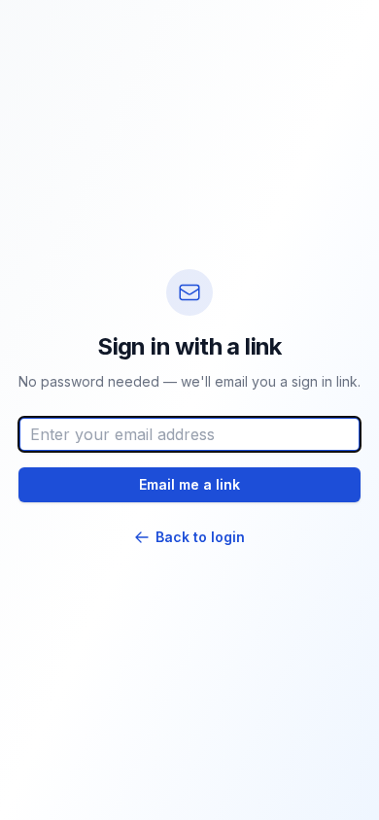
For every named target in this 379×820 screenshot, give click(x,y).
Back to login (200, 537)
